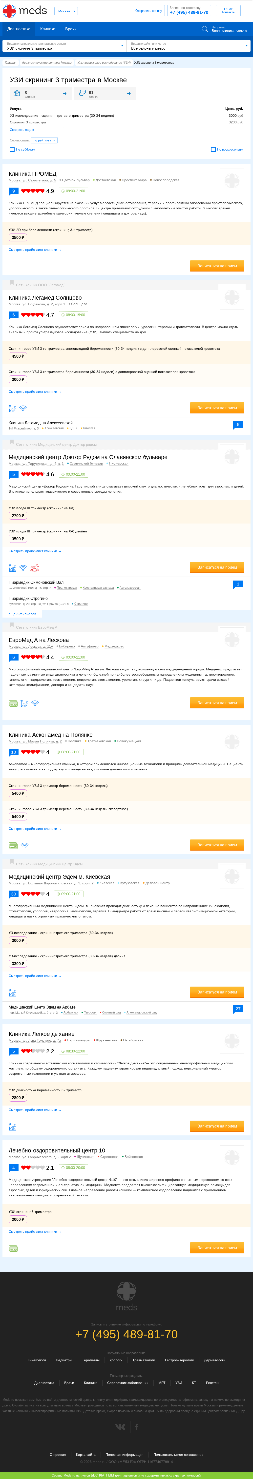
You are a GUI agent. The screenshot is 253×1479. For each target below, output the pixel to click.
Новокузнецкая (129, 741)
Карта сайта (86, 1455)
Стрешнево (109, 1157)
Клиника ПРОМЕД (33, 174)
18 (13, 752)
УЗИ (178, 1383)
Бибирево (67, 646)
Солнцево (79, 304)
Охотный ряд (111, 1012)
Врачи (71, 29)
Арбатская (70, 1012)
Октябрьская (133, 1040)
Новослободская (166, 180)
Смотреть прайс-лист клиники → (35, 250)
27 (238, 1008)
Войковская (134, 1157)
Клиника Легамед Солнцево (45, 297)
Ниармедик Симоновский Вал (36, 582)
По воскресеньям (230, 149)
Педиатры (64, 1360)
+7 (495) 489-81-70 (189, 10)
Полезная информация (124, 1455)
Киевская (107, 883)
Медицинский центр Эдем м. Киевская (59, 877)
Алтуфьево (90, 646)
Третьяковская (99, 741)
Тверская (90, 1012)
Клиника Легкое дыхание (42, 1034)
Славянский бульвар (86, 463)
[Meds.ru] (126, 1296)
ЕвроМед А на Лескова (39, 640)
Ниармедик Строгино (28, 598)
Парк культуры (78, 1040)
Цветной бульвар (76, 180)
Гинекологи (37, 1360)
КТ (194, 1383)
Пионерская (118, 463)
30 (13, 894)
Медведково (114, 646)
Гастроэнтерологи (179, 1360)
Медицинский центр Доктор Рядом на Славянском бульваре (88, 457)
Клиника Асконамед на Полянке (51, 735)
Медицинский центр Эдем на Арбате (42, 1007)
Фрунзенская (106, 1040)
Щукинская (85, 1157)
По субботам (25, 149)
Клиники (47, 29)
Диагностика (18, 29)
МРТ (162, 1383)
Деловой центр (158, 883)
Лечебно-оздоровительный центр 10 (57, 1150)
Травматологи (143, 1360)
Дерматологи (214, 1360)
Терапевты (91, 1360)
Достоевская (106, 180)
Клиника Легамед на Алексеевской (41, 423)
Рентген (212, 1383)
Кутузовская (130, 883)
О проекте (58, 1455)
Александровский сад (141, 1012)
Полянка (75, 741)
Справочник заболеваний (127, 1383)
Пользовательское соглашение (178, 1455)
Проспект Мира (134, 180)
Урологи (116, 1360)
